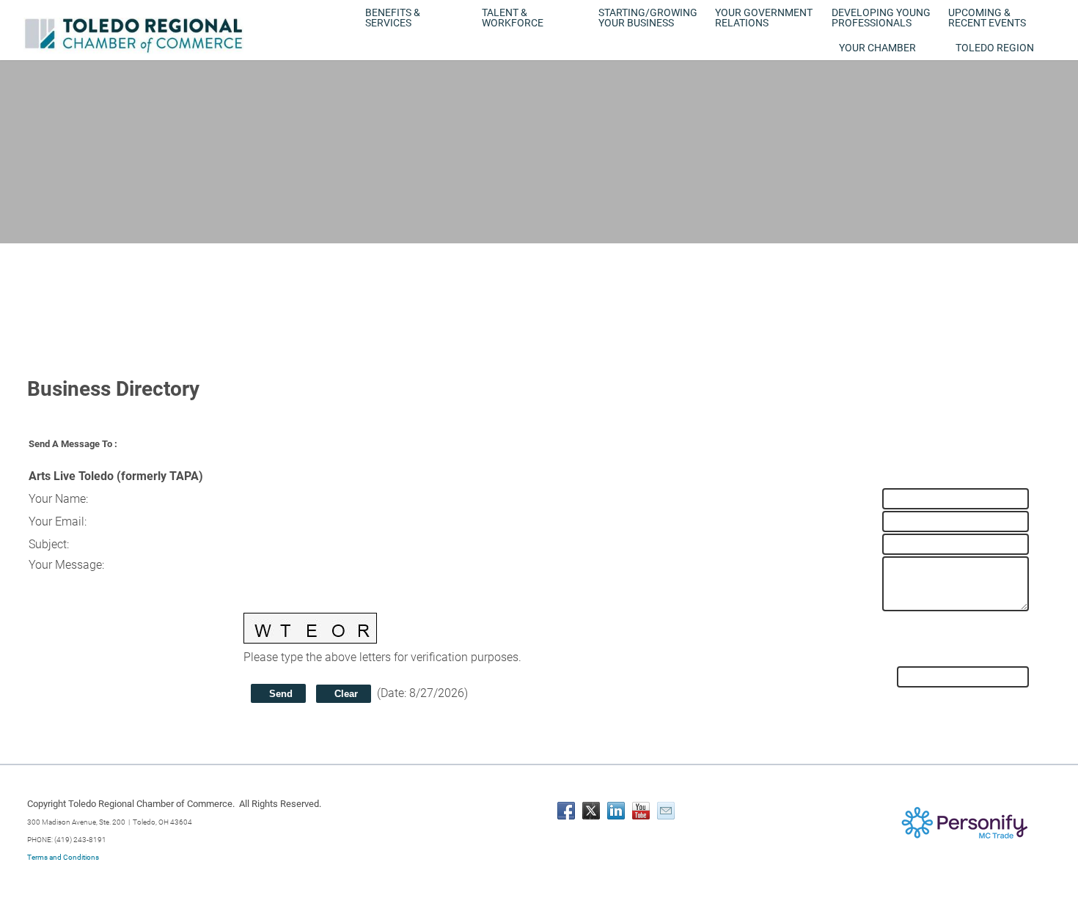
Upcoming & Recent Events (987, 18)
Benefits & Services (392, 18)
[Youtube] (641, 810)
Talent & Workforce (512, 18)
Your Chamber (877, 48)
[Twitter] (591, 810)
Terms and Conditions (63, 857)
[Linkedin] (616, 810)
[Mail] (666, 810)
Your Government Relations (764, 18)
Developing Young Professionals (881, 18)
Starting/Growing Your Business (647, 18)
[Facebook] (566, 810)
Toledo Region (995, 48)
